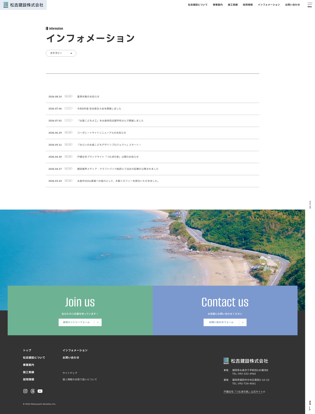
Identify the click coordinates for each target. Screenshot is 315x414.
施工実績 (233, 5)
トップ (27, 350)
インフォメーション (269, 5)
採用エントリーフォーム (76, 322)
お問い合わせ (292, 5)
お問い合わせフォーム (221, 322)
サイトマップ (70, 373)
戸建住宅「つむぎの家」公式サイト (243, 392)
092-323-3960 (247, 374)
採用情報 (248, 5)
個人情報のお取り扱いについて (80, 379)
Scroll (310, 403)
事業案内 (218, 5)
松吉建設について (198, 5)
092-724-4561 (247, 383)
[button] (310, 5)
